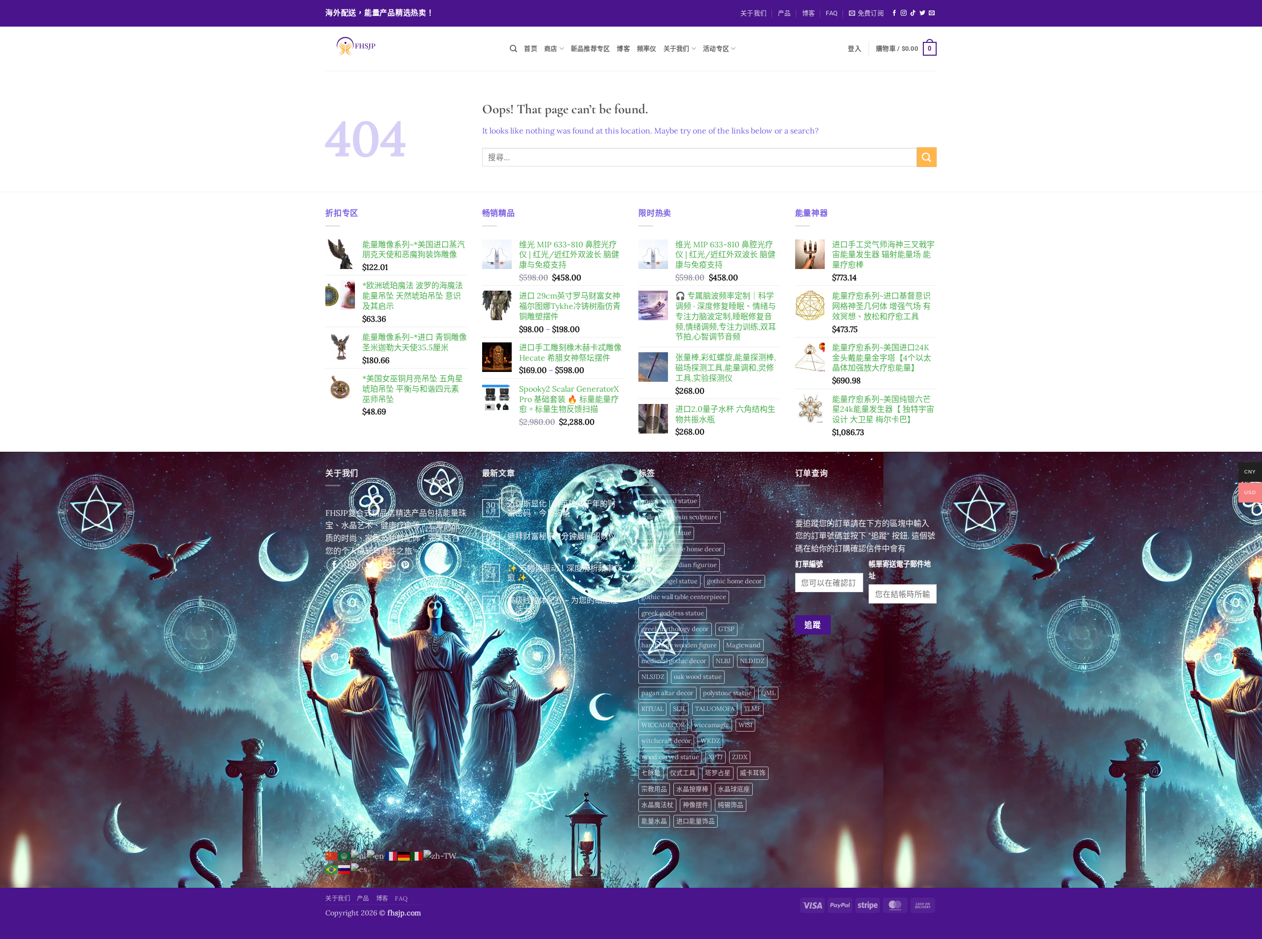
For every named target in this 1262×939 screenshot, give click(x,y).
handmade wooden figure (679, 645)
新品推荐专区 (590, 48)
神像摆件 (695, 805)
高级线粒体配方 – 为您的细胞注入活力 (562, 605)
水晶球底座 (734, 789)
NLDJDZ (752, 661)
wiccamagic (711, 725)
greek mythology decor (675, 629)
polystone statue (727, 693)
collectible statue (666, 533)
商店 (551, 48)
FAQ (832, 13)
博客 (808, 13)
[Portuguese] (331, 868)
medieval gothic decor (673, 661)
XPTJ (715, 757)
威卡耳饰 (753, 773)
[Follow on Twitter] (922, 13)
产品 (784, 13)
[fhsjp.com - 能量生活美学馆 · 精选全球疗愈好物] (410, 49)
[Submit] (927, 157)
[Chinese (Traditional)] (440, 855)
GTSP (726, 629)
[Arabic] (344, 855)
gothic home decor (734, 581)
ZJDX (739, 757)
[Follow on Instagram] (904, 13)
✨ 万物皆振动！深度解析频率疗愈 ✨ (564, 573)
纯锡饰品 (730, 805)
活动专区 (716, 48)
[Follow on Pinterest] (405, 565)
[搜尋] (513, 48)
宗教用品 (654, 789)
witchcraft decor (666, 741)
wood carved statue (670, 757)
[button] (866, 13)
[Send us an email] (932, 13)
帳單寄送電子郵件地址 (900, 570)
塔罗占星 (718, 773)
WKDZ (710, 741)
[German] (404, 855)
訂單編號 (809, 564)
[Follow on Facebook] (894, 13)
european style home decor (681, 549)
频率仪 (647, 48)
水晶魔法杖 (657, 805)
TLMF (752, 708)
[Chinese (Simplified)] (331, 855)
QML (768, 693)
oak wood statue (698, 676)
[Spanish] (359, 868)
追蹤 (813, 625)
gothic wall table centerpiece (683, 597)
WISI (745, 725)
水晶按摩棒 (692, 789)
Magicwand (743, 645)
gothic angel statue (669, 581)
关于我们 (753, 13)
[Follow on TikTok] (913, 13)
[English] (376, 855)
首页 (530, 48)
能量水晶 (654, 821)
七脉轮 (651, 773)
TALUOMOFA (715, 708)
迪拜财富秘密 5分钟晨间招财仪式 (561, 541)
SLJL (679, 708)
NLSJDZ (653, 676)
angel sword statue (669, 501)
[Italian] (417, 855)
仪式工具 (683, 773)
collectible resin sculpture (679, 517)
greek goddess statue (672, 613)
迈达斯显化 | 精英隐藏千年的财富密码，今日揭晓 (561, 508)
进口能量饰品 (695, 821)
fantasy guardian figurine (679, 565)
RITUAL (652, 708)
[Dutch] (359, 855)
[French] (391, 855)
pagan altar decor (667, 693)
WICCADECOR (663, 725)
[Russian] (344, 868)
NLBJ (723, 661)
